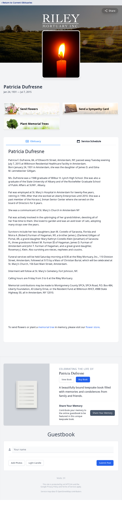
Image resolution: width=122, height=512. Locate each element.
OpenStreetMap (64, 491)
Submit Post (105, 462)
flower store (93, 327)
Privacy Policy (52, 486)
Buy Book (82, 379)
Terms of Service (69, 486)
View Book (67, 379)
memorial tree (46, 327)
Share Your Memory (102, 412)
